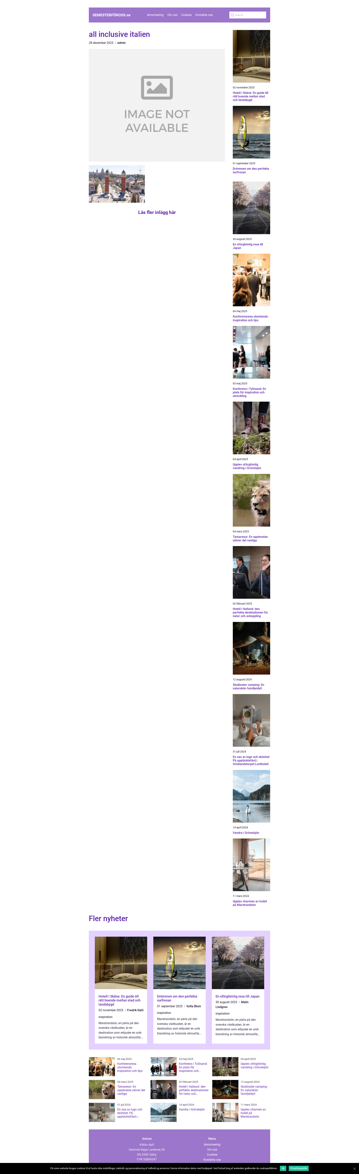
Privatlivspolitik (299, 1168)
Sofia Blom (193, 1006)
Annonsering (155, 15)
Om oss (172, 15)
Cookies (186, 15)
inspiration (106, 1017)
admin (121, 43)
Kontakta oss (204, 15)
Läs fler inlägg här (157, 212)
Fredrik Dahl (135, 1010)
